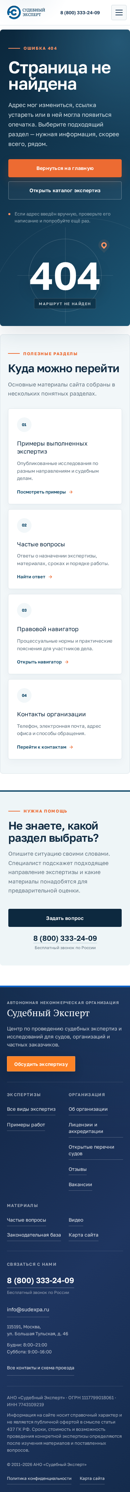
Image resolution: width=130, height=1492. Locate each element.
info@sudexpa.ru (28, 1309)
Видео (76, 1220)
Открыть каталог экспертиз (65, 190)
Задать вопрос (65, 918)
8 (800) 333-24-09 (65, 938)
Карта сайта (83, 1235)
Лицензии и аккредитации (86, 1128)
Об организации (88, 1109)
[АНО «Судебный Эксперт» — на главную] (26, 12)
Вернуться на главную (65, 168)
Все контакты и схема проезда (40, 1367)
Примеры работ (26, 1124)
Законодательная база (34, 1235)
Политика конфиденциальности (39, 1478)
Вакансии (80, 1184)
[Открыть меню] (119, 12)
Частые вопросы (26, 1220)
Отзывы (78, 1169)
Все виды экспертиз (31, 1109)
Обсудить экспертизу (41, 1064)
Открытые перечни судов (91, 1150)
